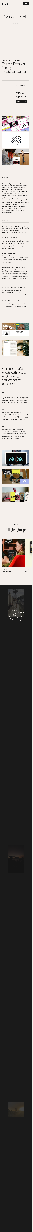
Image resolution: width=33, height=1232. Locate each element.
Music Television (7, 571)
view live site (21, 102)
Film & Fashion (15, 24)
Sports (27, 571)
